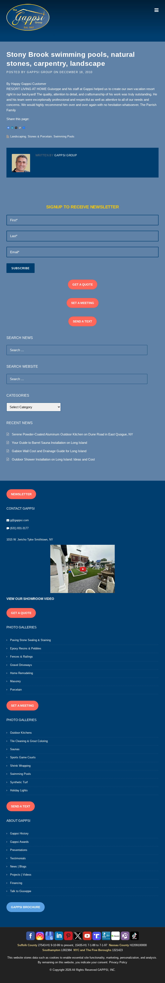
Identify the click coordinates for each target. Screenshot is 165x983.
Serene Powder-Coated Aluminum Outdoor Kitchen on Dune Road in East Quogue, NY (72, 434)
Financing (16, 883)
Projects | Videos (20, 874)
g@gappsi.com (19, 520)
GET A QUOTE (82, 284)
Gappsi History (19, 833)
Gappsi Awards (19, 841)
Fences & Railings (21, 656)
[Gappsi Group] (27, 17)
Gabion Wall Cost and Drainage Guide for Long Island (49, 451)
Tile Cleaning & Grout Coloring (29, 741)
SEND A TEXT (82, 321)
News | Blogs (18, 866)
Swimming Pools (63, 136)
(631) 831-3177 (19, 528)
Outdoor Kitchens (21, 732)
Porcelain (16, 689)
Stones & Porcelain (40, 136)
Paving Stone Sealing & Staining (30, 640)
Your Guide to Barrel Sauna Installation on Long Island (49, 442)
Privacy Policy (118, 962)
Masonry (15, 681)
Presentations (18, 850)
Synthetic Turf (19, 782)
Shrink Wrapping (20, 765)
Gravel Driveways (21, 665)
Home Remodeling (21, 673)
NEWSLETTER (21, 494)
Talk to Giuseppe (20, 891)
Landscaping (18, 136)
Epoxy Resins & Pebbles (25, 648)
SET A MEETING (82, 303)
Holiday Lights (19, 790)
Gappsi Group (39, 72)
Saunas (15, 749)
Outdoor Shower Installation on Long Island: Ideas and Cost (53, 459)
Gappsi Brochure (25, 907)
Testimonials (18, 858)
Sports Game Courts (23, 757)
